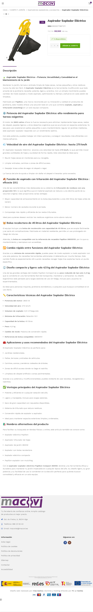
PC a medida (77, 591)
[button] (1, 600)
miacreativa (38, 591)
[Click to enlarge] (7, 57)
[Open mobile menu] (3, 3)
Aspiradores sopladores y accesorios (44, 10)
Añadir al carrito (70, 46)
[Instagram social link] (69, 542)
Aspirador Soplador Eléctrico (20, 77)
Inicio (5, 10)
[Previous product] (4, 14)
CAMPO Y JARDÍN (18, 10)
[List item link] (15, 541)
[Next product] (8, 14)
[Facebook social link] (65, 542)
